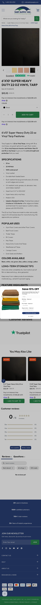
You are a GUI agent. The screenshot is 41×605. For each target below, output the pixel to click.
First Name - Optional (27, 303)
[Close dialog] (40, 287)
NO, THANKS (30, 316)
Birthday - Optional (26, 299)
